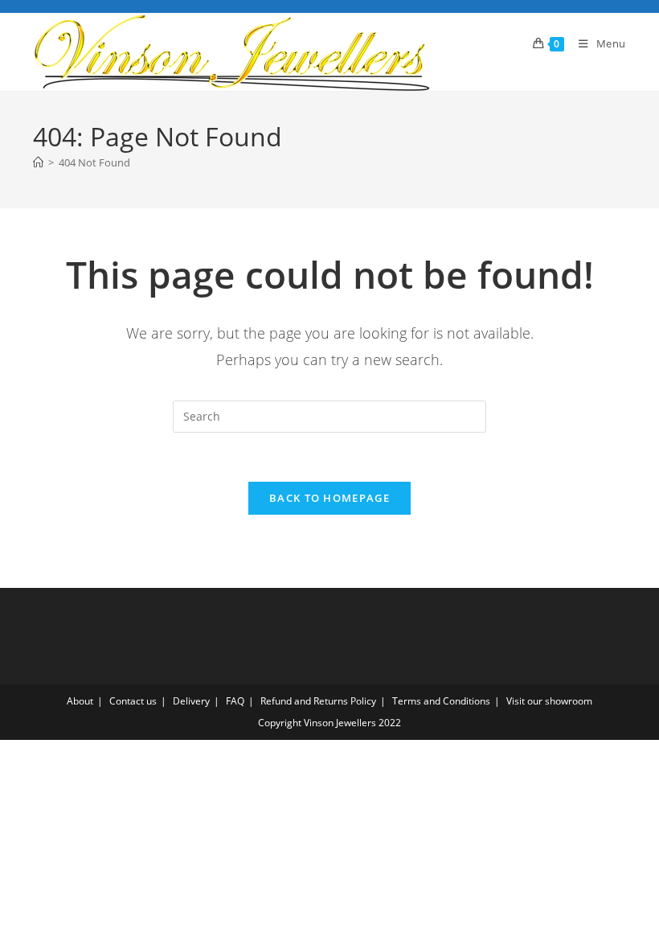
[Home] (38, 162)
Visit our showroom (549, 701)
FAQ (235, 701)
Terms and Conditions (441, 701)
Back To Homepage (329, 498)
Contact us (133, 701)
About (80, 701)
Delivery (191, 701)
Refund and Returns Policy (318, 701)
